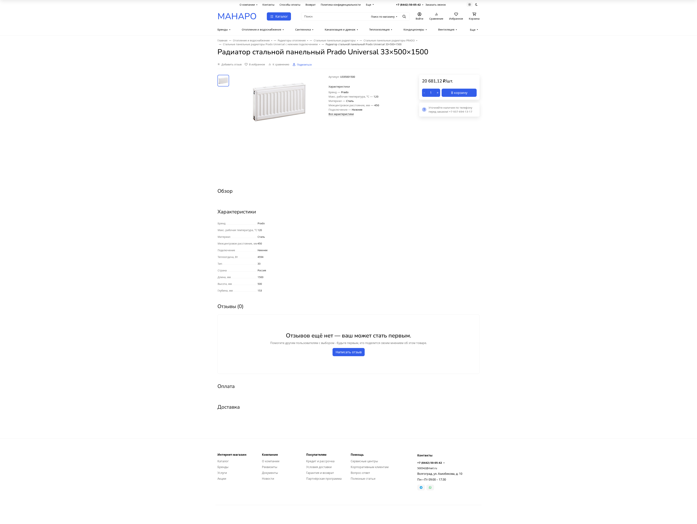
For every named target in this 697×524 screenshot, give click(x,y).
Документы (270, 473)
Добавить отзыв (231, 64)
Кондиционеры (413, 29)
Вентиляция (446, 29)
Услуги (222, 473)
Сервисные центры (364, 461)
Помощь (357, 454)
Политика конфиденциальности (341, 4)
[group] (279, 128)
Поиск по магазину (383, 16)
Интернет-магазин (231, 454)
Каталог (223, 461)
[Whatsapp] (430, 487)
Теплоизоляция (379, 29)
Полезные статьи (363, 479)
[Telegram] (421, 487)
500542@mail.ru (427, 468)
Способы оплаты (290, 4)
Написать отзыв (349, 352)
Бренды (222, 29)
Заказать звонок (435, 4)
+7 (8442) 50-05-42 (408, 4)
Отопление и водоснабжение (261, 29)
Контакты (268, 4)
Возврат (310, 4)
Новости (268, 479)
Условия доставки (319, 467)
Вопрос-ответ (360, 473)
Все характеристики (341, 114)
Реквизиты (269, 467)
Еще (368, 4)
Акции (221, 479)
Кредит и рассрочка (320, 461)
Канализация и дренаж (340, 29)
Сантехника (303, 29)
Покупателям (316, 454)
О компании (247, 4)
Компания (270, 454)
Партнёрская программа (324, 479)
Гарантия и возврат (320, 473)
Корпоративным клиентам (370, 467)
